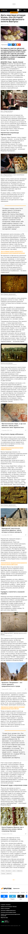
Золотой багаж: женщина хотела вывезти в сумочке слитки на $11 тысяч (14, 563)
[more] (25, 430)
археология (9, 873)
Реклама (15, 906)
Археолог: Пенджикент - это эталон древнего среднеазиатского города (12, 684)
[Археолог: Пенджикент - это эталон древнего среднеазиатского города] (14, 671)
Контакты (8, 904)
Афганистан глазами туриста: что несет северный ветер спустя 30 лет (13, 708)
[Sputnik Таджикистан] (4, 10)
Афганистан (19, 870)
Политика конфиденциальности (8, 910)
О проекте (3, 904)
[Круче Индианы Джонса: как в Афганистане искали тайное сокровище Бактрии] (14, 816)
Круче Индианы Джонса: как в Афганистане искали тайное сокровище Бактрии (13, 829)
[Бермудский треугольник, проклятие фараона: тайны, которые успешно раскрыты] (14, 517)
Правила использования (6, 906)
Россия (23, 892)
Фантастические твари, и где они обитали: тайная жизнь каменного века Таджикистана (14, 425)
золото (14, 870)
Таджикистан (4, 892)
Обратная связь (4, 917)
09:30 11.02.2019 (4, 24)
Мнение (2, 870)
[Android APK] (5, 921)
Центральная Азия (14, 892)
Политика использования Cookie (8, 912)
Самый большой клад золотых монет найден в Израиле (12, 448)
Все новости (8, 870)
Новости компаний (5, 908)
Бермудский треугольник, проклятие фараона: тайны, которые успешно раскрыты (12, 530)
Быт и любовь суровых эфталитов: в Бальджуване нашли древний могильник (13, 252)
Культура (3, 873)
